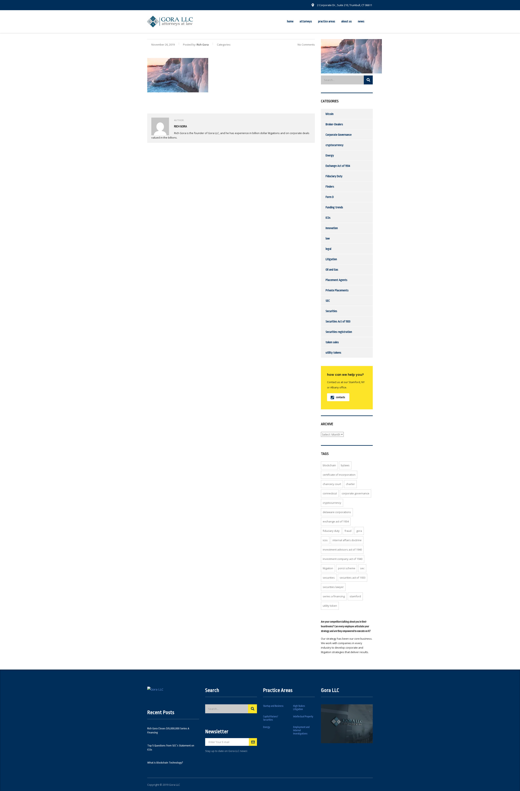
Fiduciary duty (331, 531)
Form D (330, 197)
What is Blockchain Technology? (165, 762)
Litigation (331, 259)
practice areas (326, 21)
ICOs (328, 217)
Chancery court (332, 484)
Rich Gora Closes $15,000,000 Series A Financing (168, 730)
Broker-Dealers (334, 124)
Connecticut (330, 493)
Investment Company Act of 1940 (342, 559)
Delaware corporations (337, 512)
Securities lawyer (333, 587)
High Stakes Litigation (299, 708)
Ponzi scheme (346, 568)
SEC (328, 300)
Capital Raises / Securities (270, 718)
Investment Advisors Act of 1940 (342, 549)
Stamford (355, 596)
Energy (330, 155)
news (361, 21)
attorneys (306, 21)
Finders (330, 186)
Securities (331, 311)
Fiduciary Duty (334, 176)
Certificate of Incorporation (339, 474)
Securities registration (339, 331)
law (328, 238)
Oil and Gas (332, 269)
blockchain (329, 465)
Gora (359, 531)
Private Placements (337, 290)
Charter (350, 484)
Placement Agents (336, 280)
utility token (330, 605)
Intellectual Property (303, 716)
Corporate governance (355, 493)
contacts (340, 397)
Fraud (347, 531)
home (290, 21)
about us (346, 21)
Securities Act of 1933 (338, 321)
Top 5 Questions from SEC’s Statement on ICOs (170, 747)
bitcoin (330, 114)
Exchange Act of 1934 (338, 165)
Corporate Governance (339, 134)
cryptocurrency (334, 145)
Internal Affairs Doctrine (347, 540)
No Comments (306, 44)
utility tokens (333, 352)
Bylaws (345, 465)
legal (328, 248)
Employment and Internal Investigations (301, 730)
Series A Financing (334, 596)
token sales (332, 342)
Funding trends (334, 207)
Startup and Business (273, 706)
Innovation (332, 228)
